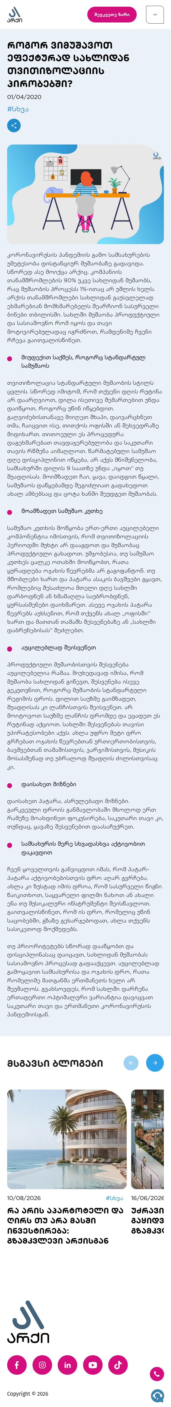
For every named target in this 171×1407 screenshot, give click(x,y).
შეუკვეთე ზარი (112, 14)
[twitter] (118, 1365)
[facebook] (17, 1365)
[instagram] (42, 1365)
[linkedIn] (67, 1365)
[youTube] (93, 1365)
